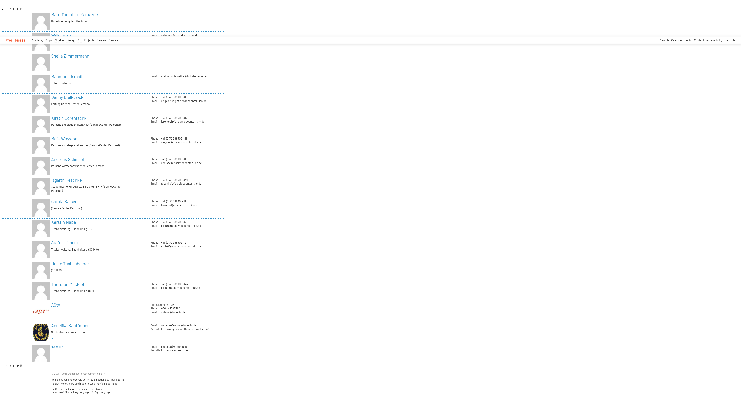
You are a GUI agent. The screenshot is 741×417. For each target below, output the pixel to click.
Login (688, 40)
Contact (699, 40)
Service (113, 40)
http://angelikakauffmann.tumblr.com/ (185, 329)
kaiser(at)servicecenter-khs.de (180, 205)
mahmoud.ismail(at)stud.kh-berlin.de (184, 76)
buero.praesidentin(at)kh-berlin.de (98, 383)
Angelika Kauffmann (70, 325)
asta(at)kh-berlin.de (173, 312)
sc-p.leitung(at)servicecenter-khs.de (183, 101)
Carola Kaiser (64, 201)
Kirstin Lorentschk (68, 118)
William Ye (61, 35)
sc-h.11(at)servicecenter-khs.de (180, 287)
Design (71, 40)
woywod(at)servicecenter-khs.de (181, 142)
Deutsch (730, 40)
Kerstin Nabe (63, 222)
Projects (89, 40)
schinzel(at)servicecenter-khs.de (181, 162)
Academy (37, 40)
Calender (676, 40)
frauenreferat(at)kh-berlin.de (178, 325)
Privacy (97, 389)
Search (664, 40)
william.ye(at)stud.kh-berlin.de (179, 35)
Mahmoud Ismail (66, 76)
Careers (101, 40)
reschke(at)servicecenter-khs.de (181, 183)
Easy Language (81, 392)
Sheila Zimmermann (70, 55)
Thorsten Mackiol (67, 284)
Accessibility (714, 40)
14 (14, 9)
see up (57, 346)
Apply (49, 40)
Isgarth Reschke (66, 180)
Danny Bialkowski (68, 97)
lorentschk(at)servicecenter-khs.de (183, 121)
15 (18, 9)
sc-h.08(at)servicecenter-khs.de (181, 225)
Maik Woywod (64, 138)
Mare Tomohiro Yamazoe (74, 14)
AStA (55, 305)
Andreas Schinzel (67, 159)
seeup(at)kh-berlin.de (174, 346)
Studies (59, 40)
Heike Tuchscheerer (70, 263)
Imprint (84, 389)
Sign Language (102, 392)
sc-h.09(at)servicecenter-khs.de (181, 246)
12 (6, 9)
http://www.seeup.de (174, 350)
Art (79, 40)
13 (10, 9)
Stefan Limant (64, 242)
